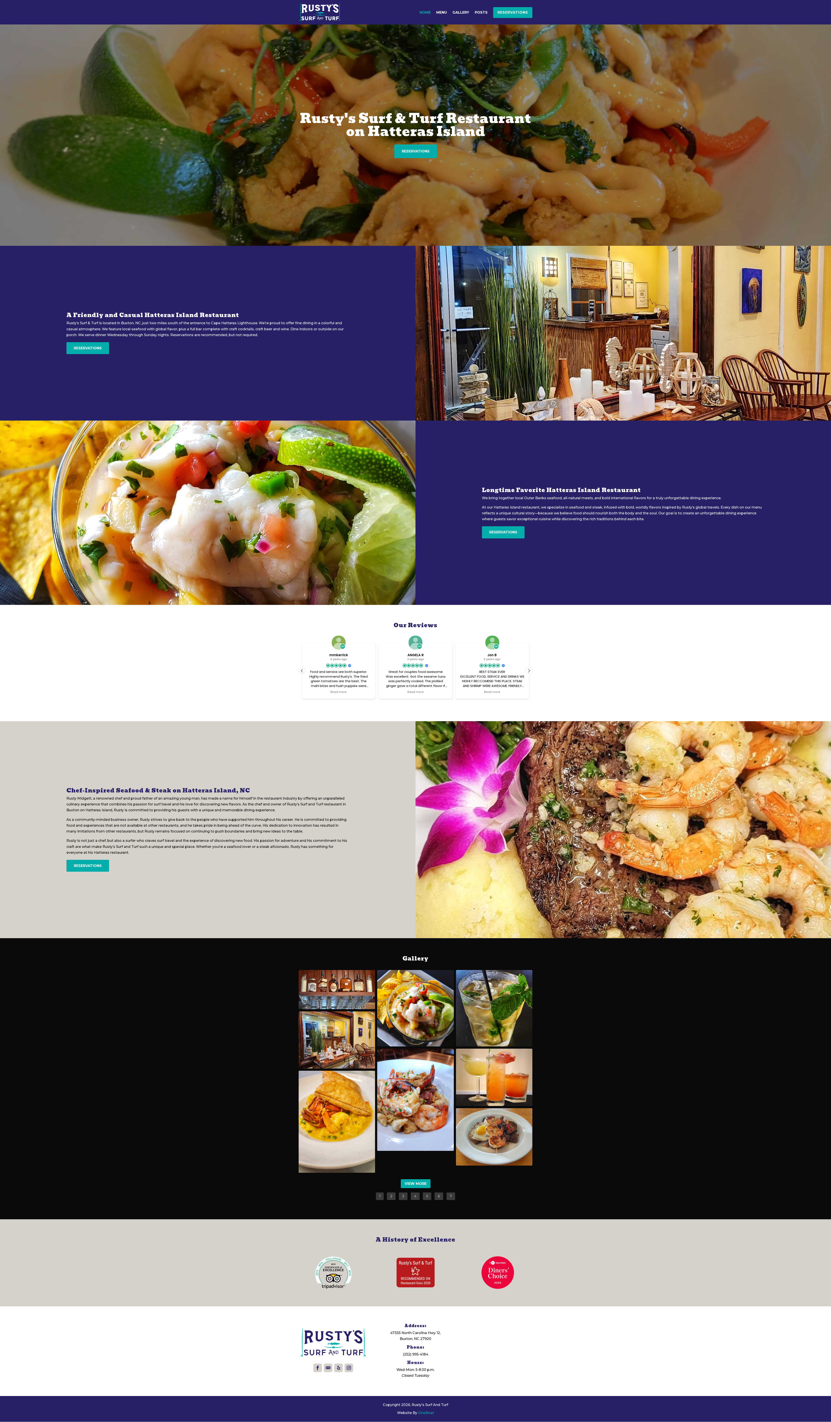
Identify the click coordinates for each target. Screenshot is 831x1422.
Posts (481, 13)
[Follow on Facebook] (317, 1368)
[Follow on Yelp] (338, 1368)
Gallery (461, 13)
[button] (529, 670)
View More (416, 1184)
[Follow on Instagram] (349, 1368)
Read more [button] (355, 692)
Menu (441, 13)
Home (425, 13)
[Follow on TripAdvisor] (328, 1368)
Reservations (513, 12)
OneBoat (426, 1413)
